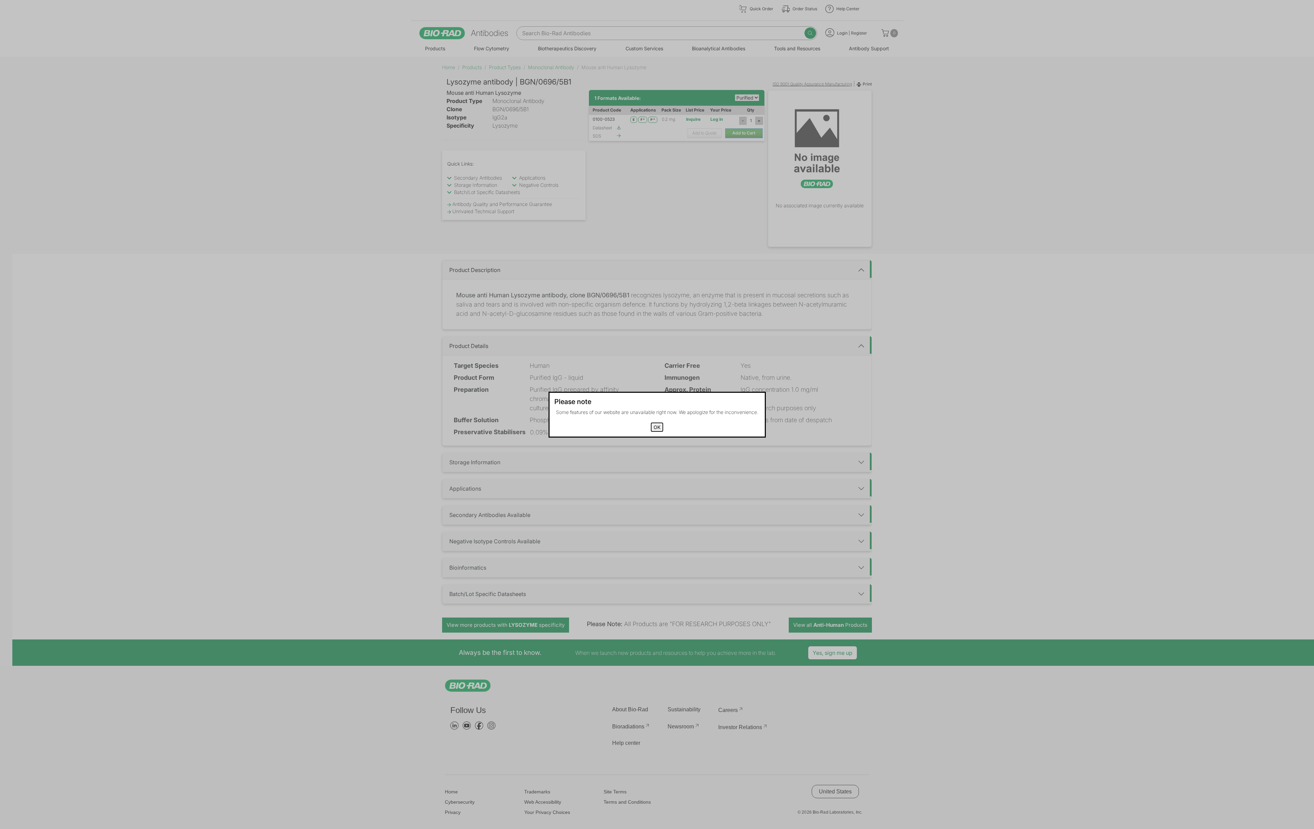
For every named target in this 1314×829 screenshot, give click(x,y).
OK (657, 427)
